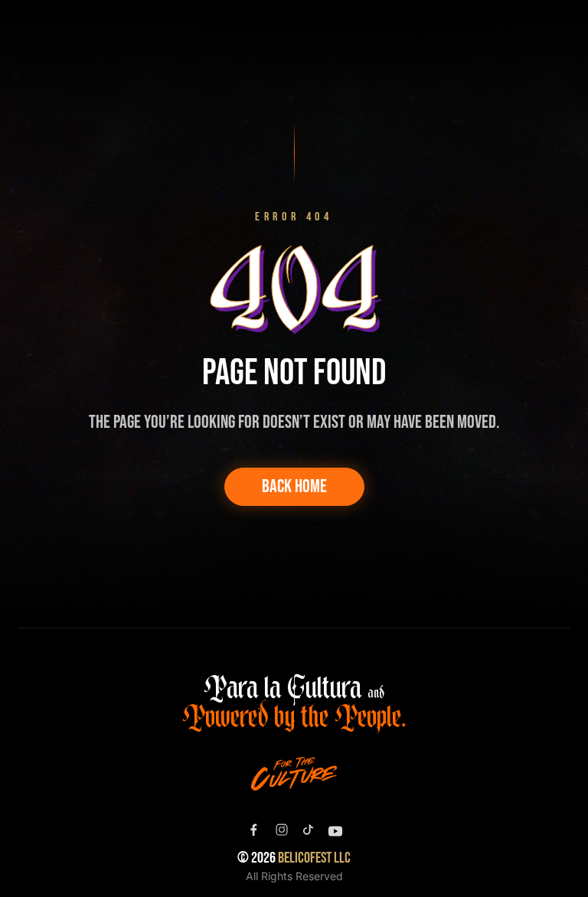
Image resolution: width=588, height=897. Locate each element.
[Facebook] (253, 830)
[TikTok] (308, 830)
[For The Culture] (294, 773)
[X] (282, 830)
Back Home (294, 486)
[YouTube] (335, 831)
